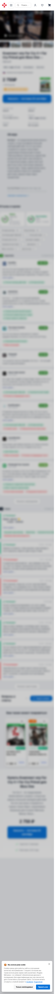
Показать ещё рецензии (27, 501)
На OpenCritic (47, 256)
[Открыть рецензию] (50, 263)
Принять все (43, 987)
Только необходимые (24, 987)
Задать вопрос (43, 698)
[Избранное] (42, 5)
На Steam (48, 509)
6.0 (6, 13)
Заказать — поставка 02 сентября (27, 98)
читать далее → (8, 278)
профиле (29, 982)
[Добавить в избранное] (22, 722)
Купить (21, 762)
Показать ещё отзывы (27, 686)
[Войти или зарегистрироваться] (35, 5)
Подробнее (38, 982)
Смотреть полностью (17, 195)
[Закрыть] (49, 964)
